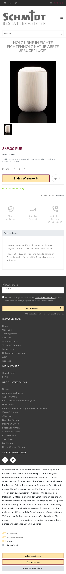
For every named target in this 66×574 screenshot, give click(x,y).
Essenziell (12, 533)
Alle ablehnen (33, 562)
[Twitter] (13, 460)
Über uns (7, 329)
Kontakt (6, 337)
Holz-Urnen (8, 404)
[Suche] (61, 34)
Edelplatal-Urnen (11, 427)
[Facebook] (5, 460)
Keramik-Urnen (10, 412)
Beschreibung (11, 233)
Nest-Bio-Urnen (10, 420)
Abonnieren (32, 308)
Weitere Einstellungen (14, 549)
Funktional (12, 545)
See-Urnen (8, 439)
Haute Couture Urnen (13, 447)
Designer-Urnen (10, 423)
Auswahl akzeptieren (33, 568)
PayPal (10, 541)
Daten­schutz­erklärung (13, 353)
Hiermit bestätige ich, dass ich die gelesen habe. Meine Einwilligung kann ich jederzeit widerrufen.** (33, 299)
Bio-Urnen (7, 443)
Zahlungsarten (9, 333)
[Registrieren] (10, 3)
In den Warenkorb (26, 178)
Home (5, 326)
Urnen (5, 389)
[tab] (33, 233)
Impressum (8, 349)
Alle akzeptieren (33, 556)
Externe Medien (15, 537)
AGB (4, 357)
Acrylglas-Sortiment (12, 393)
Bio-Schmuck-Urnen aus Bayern (18, 400)
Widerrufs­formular (11, 345)
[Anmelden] (5, 3)
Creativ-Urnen (9, 435)
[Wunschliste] (16, 3)
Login (5, 376)
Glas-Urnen (8, 416)
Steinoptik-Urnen (11, 431)
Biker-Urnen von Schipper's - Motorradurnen (25, 408)
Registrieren (8, 373)
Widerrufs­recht (10, 341)
